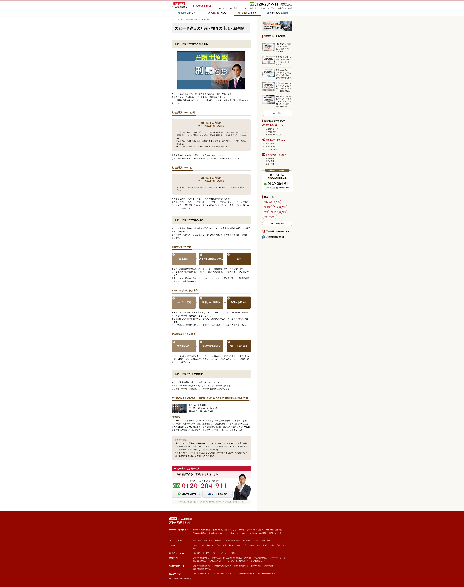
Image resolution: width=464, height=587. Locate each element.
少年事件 (275, 212)
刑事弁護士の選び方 (273, 135)
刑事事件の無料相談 (201, 530)
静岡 (258, 545)
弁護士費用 (233, 8)
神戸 (284, 545)
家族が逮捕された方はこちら (224, 530)
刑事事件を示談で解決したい (251, 530)
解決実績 (253, 8)
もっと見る (277, 113)
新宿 (238, 545)
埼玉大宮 (210, 545)
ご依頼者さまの (279, 13)
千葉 (218, 545)
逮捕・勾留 (270, 144)
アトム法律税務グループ (202, 574)
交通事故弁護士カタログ (222, 566)
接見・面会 (268, 202)
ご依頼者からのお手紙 (267, 8)
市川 (224, 545)
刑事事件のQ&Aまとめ (218, 533)
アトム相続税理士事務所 (266, 574)
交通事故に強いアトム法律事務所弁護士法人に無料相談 (231, 558)
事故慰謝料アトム (260, 558)
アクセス (243, 8)
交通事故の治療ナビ (241, 566)
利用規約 (234, 553)
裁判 (266, 212)
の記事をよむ (188, 13)
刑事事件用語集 (199, 533)
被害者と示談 (271, 132)
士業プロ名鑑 (268, 566)
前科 (284, 207)
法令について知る (237, 533)
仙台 (202, 545)
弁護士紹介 (222, 8)
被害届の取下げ (272, 129)
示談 (276, 207)
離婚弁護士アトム (199, 561)
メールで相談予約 (219, 494)
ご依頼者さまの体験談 (257, 533)
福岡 (194, 548)
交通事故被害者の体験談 (202, 569)
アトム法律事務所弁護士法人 (244, 574)
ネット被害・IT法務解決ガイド (237, 561)
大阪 (278, 545)
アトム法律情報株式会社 (222, 574)
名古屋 (265, 545)
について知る (249, 13)
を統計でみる (218, 13)
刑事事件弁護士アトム (201, 558)
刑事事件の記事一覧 (274, 530)
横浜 (252, 545)
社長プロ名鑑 (256, 566)
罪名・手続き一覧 (277, 224)
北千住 (245, 545)
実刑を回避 (270, 161)
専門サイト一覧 (275, 533)
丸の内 (231, 545)
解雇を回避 (270, 164)
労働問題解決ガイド (258, 561)
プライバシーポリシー (220, 553)
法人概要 (206, 553)
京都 (272, 545)
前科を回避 (270, 158)
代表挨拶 (196, 553)
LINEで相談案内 (189, 494)
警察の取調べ (271, 146)
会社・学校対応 (270, 217)
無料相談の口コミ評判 (285, 8)
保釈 (278, 202)
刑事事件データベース (278, 558)
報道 (284, 212)
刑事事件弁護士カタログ (202, 566)
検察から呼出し (272, 149)
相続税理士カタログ (216, 561)
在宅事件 (268, 207)
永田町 (195, 545)
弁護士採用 (266, 540)
